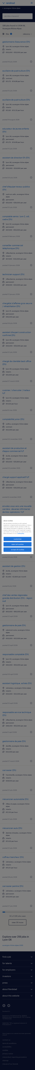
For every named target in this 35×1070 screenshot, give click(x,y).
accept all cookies (17, 549)
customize (17, 539)
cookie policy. (20, 533)
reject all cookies (17, 544)
